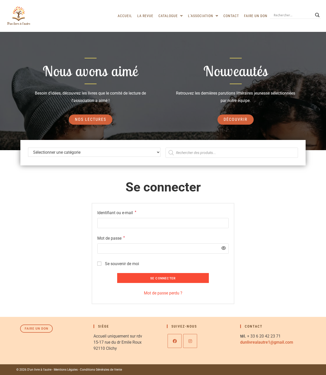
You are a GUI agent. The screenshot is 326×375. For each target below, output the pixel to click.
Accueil (125, 16)
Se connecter (163, 278)
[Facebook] (175, 341)
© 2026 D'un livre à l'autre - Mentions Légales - (48, 369)
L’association (200, 16)
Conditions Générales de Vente (101, 369)
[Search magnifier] (317, 15)
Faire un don (255, 16)
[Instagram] (190, 341)
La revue (145, 16)
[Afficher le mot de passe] (222, 248)
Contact (231, 16)
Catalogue (168, 16)
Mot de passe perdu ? (163, 293)
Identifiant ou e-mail (116, 212)
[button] (170, 15)
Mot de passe (111, 238)
